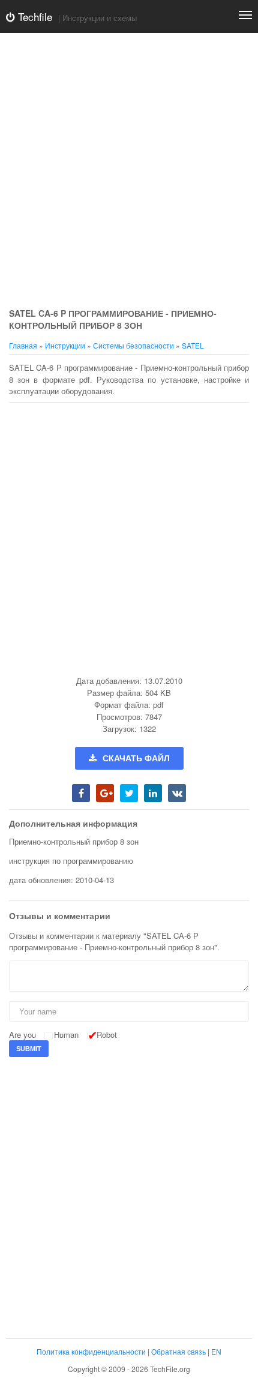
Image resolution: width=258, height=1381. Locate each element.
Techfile (33, 16)
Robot (107, 1034)
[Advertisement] (129, 171)
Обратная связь (178, 1351)
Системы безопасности (133, 345)
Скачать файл (136, 758)
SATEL (193, 345)
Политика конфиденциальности (91, 1351)
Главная (23, 345)
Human (66, 1034)
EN (216, 1351)
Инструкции (65, 345)
